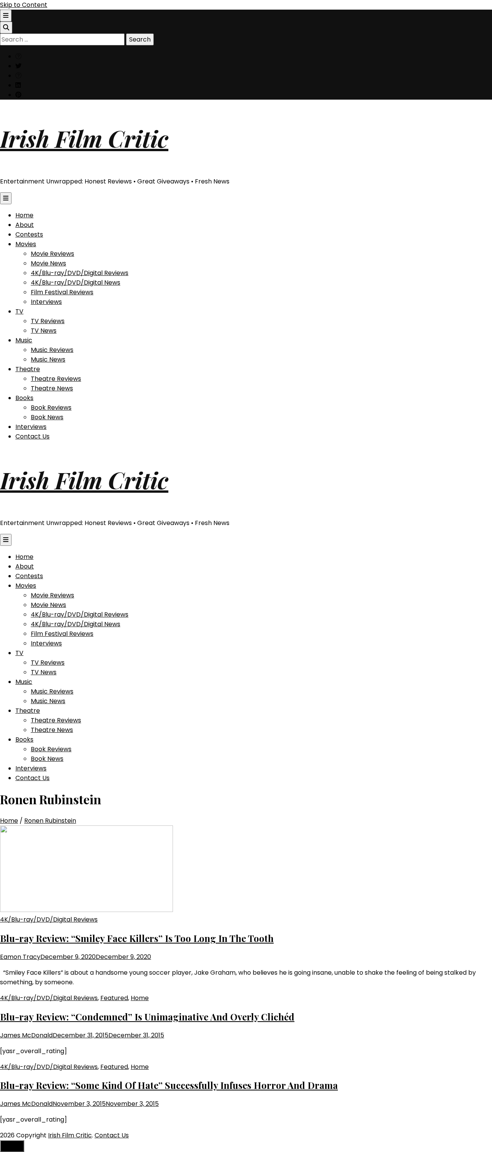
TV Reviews (48, 321)
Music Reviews (52, 349)
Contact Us (32, 436)
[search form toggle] (6, 27)
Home (24, 215)
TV (19, 311)
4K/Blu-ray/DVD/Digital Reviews (79, 272)
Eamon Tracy (20, 956)
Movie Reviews (52, 253)
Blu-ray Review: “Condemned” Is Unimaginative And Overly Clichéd (147, 1016)
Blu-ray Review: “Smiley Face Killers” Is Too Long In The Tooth (137, 938)
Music (23, 340)
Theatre (27, 369)
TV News (44, 330)
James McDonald (26, 1035)
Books (24, 397)
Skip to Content (23, 4)
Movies (25, 244)
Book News (47, 417)
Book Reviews (51, 407)
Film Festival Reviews (62, 292)
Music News (48, 359)
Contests (29, 234)
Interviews (46, 301)
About (24, 224)
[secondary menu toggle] (6, 16)
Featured (114, 998)
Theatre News (52, 388)
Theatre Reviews (56, 378)
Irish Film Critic (84, 138)
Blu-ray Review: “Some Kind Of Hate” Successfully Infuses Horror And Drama (169, 1085)
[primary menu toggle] (6, 198)
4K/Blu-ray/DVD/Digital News (75, 282)
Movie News (48, 263)
